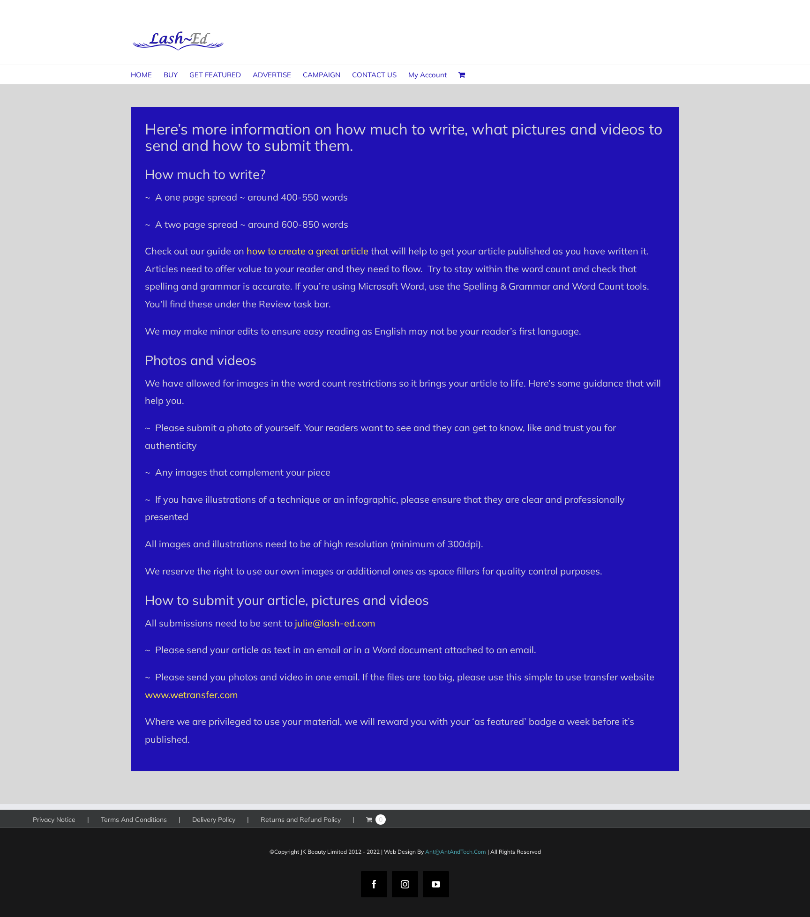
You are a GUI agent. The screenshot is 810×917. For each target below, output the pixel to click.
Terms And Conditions (134, 819)
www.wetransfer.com (191, 695)
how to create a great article (307, 251)
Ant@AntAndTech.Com (455, 851)
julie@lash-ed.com (335, 623)
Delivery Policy (213, 819)
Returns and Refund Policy (301, 819)
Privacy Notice (54, 819)
